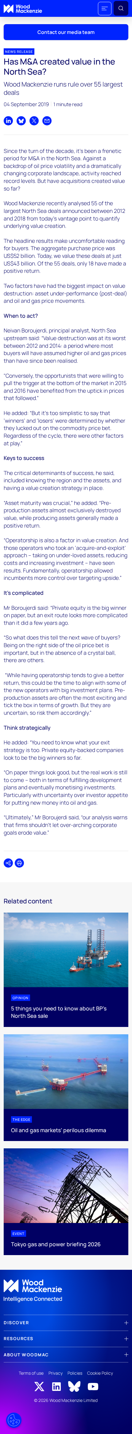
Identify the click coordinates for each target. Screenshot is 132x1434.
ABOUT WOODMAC (26, 1355)
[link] (66, 1291)
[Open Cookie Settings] (13, 1420)
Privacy (56, 1373)
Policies (75, 1373)
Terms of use (31, 1373)
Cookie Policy (100, 1373)
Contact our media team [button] (66, 32)
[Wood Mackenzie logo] (23, 9)
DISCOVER (16, 1322)
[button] (104, 8)
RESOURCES (18, 1338)
